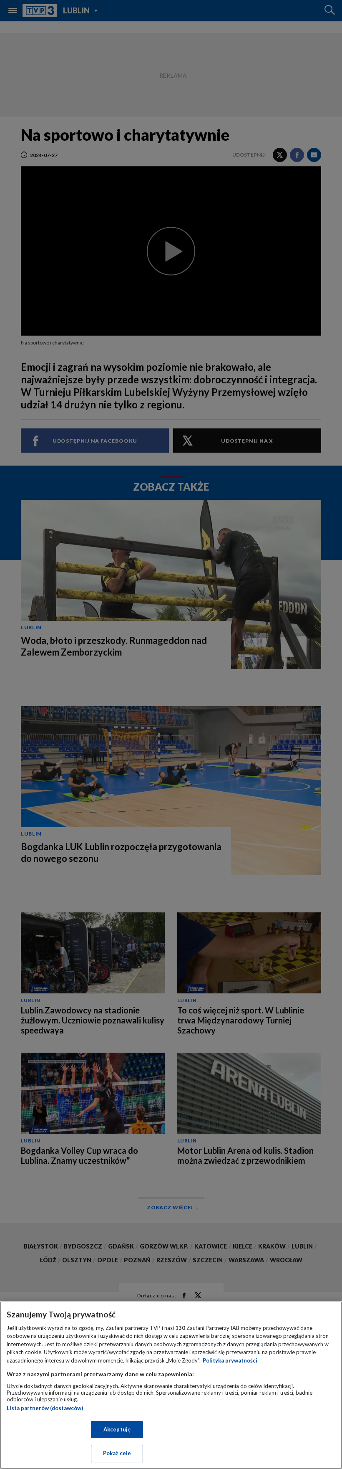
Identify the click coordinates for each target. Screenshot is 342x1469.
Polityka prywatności (230, 1360)
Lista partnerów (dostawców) (45, 1408)
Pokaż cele (117, 1453)
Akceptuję (117, 1429)
